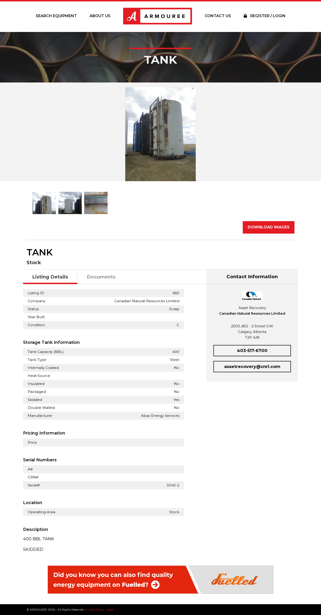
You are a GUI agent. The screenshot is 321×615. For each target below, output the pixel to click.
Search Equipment (56, 16)
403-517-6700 (252, 350)
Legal (110, 609)
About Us (100, 16)
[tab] (50, 277)
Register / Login (267, 16)
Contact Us (218, 16)
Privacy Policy (94, 609)
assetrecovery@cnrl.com (252, 366)
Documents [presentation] (101, 277)
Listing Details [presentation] (50, 277)
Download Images (269, 227)
